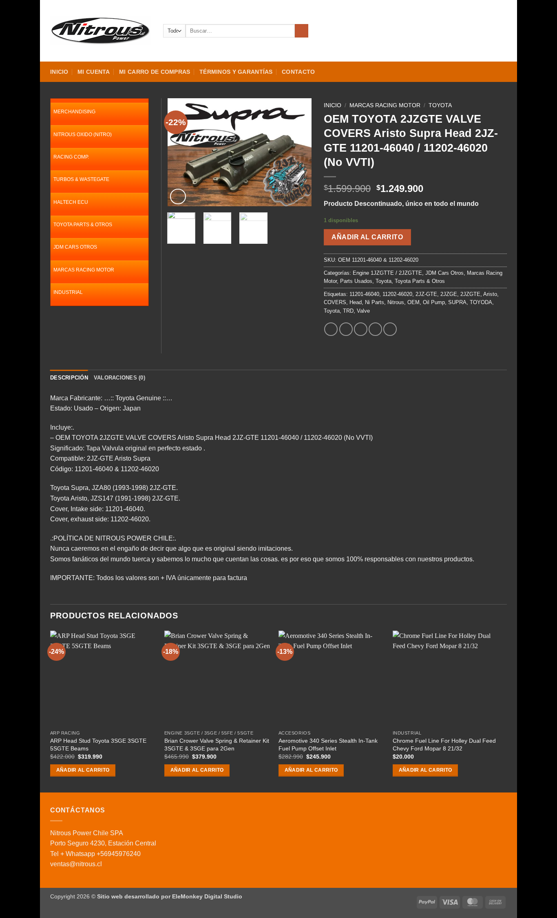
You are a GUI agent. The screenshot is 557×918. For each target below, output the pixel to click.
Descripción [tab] (69, 378)
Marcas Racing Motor (384, 105)
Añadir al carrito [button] (83, 770)
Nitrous (395, 302)
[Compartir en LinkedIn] (390, 329)
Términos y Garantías (236, 71)
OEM (413, 302)
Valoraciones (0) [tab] (119, 378)
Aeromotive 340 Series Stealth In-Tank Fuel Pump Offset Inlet (328, 744)
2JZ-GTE (426, 294)
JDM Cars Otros (444, 273)
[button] (473, 31)
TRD (348, 311)
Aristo (490, 294)
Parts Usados (356, 281)
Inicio (59, 71)
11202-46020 (397, 294)
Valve (363, 311)
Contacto (298, 71)
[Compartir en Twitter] (346, 329)
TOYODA (481, 302)
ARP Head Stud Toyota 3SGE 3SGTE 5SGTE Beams (98, 744)
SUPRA (457, 302)
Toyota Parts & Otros (420, 281)
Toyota (440, 105)
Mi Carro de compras (154, 71)
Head (355, 302)
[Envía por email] (360, 329)
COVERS (335, 302)
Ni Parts (374, 302)
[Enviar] (301, 31)
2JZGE (448, 294)
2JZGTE (470, 294)
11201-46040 (364, 294)
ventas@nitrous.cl (76, 864)
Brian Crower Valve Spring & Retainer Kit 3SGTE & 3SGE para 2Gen (216, 744)
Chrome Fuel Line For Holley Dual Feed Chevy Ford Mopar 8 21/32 (444, 744)
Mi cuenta (93, 71)
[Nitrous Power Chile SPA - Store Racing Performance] (100, 30)
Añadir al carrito (367, 237)
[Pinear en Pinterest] (375, 329)
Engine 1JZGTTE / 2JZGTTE (387, 273)
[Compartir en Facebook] (331, 329)
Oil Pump (434, 302)
